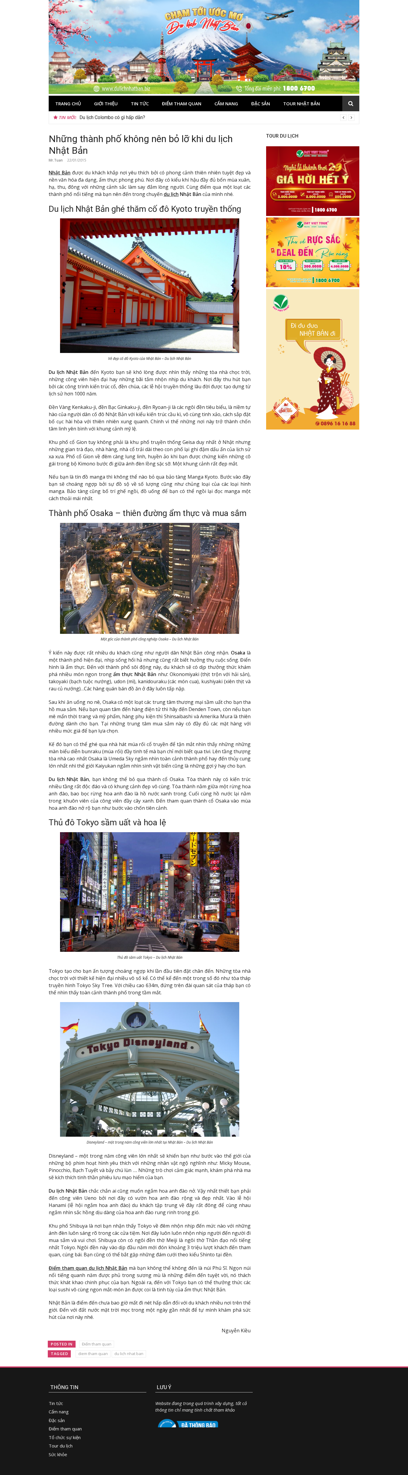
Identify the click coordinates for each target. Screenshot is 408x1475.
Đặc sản (260, 103)
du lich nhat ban (128, 1353)
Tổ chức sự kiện (65, 1437)
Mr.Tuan (56, 160)
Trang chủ (68, 103)
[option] (217, 117)
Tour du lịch (61, 1446)
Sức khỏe (58, 1454)
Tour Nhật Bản (301, 103)
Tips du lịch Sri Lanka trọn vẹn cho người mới (125, 117)
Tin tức (140, 103)
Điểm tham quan (181, 103)
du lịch (171, 194)
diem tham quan (93, 1353)
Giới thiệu (106, 103)
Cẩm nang (226, 103)
